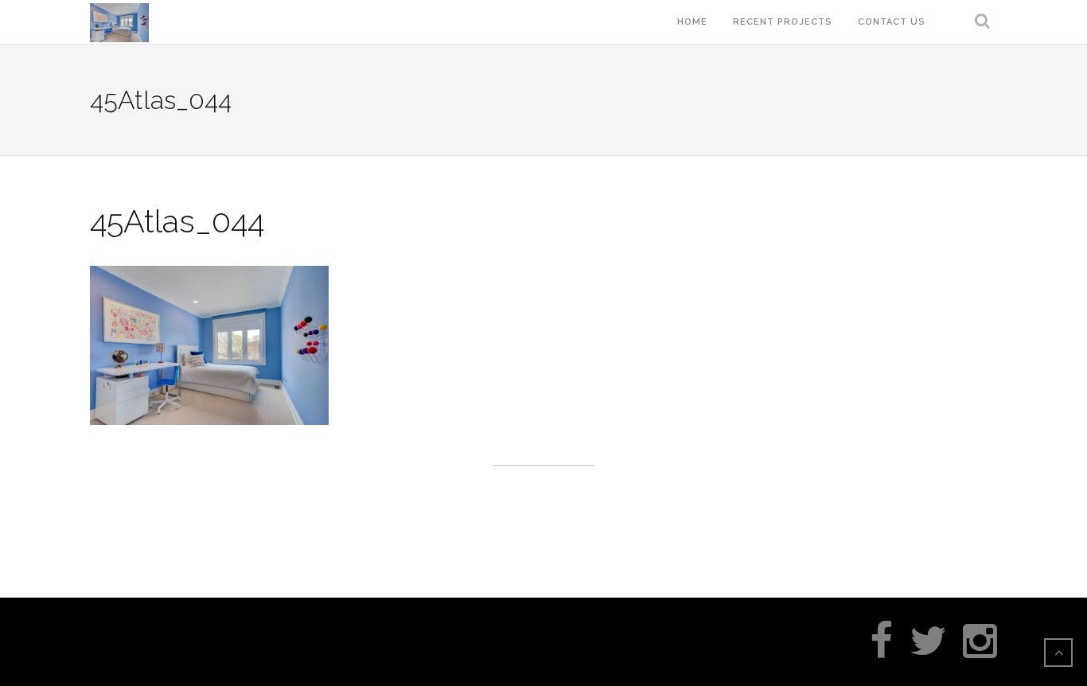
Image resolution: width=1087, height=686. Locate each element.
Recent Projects (782, 22)
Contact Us (891, 22)
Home (692, 22)
